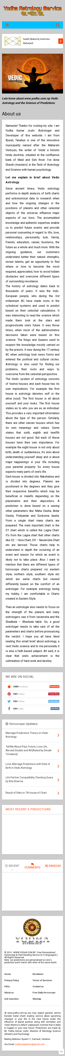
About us (9, 992)
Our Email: (9, 1044)
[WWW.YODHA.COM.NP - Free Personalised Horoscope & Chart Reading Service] (32, 17)
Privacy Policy (11, 980)
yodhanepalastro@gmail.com (30, 1044)
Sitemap (36, 999)
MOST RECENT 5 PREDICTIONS (28, 809)
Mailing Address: (13, 1039)
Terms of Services (42, 980)
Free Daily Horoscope (43, 992)
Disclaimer (38, 974)
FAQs (7, 986)
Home (7, 974)
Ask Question (11, 999)
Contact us (38, 986)
